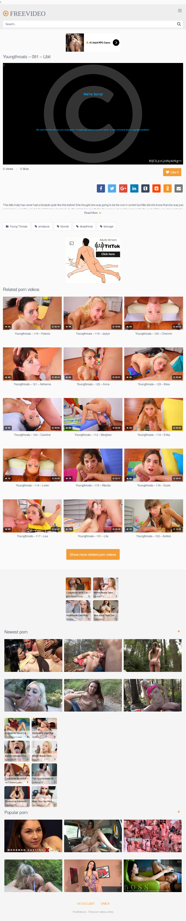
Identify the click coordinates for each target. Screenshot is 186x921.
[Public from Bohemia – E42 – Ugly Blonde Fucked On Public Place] (33, 695)
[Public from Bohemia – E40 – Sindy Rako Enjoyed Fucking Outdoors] (153, 695)
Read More (91, 213)
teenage (108, 226)
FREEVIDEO (27, 13)
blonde (64, 226)
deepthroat (86, 226)
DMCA (105, 903)
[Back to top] (176, 911)
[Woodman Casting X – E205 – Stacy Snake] (33, 836)
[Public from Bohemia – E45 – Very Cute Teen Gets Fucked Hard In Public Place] (33, 655)
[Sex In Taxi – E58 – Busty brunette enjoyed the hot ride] (93, 836)
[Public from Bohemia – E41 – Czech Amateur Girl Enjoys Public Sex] (93, 695)
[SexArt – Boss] (153, 875)
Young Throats (18, 226)
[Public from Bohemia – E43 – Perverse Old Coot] (153, 655)
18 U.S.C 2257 (86, 903)
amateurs (44, 226)
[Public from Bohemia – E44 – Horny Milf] (93, 655)
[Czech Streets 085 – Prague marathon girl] (33, 875)
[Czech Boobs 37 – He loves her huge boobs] (93, 875)
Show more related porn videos (93, 554)
